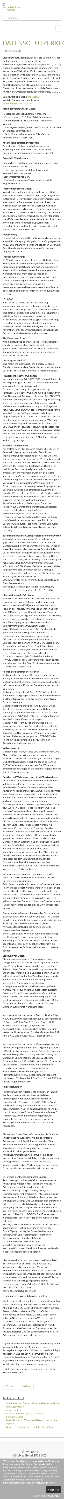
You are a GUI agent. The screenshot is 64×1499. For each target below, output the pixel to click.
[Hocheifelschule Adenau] (11, 7)
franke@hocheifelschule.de (17, 103)
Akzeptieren (53, 1489)
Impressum (33, 96)
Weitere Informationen (46, 1495)
